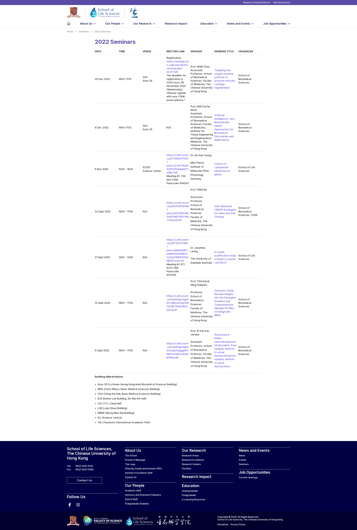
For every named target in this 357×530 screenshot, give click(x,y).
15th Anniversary (281, 2)
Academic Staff (133, 490)
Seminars (84, 31)
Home (68, 23)
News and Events (238, 23)
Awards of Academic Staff (138, 472)
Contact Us (84, 480)
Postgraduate (189, 495)
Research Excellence (193, 459)
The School (131, 455)
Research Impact (176, 23)
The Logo (130, 464)
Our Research (142, 23)
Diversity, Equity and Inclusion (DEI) (143, 468)
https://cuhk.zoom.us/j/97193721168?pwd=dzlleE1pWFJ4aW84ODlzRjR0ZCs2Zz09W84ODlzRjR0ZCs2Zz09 (178, 250)
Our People (112, 23)
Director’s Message (135, 459)
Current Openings (248, 477)
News (242, 455)
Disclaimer (222, 524)
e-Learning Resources (193, 499)
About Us (86, 23)
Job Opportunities (275, 23)
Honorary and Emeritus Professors (143, 494)
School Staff (131, 499)
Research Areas (190, 455)
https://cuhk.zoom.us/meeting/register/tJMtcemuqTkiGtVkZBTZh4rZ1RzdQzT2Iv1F (178, 302)
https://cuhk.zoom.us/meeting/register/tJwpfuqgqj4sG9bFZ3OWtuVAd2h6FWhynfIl (178, 350)
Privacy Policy (238, 524)
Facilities (186, 468)
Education (207, 23)
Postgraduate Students (137, 503)
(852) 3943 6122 (84, 466)
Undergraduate (190, 490)
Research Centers (191, 464)
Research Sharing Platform (256, 2)
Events (242, 459)
